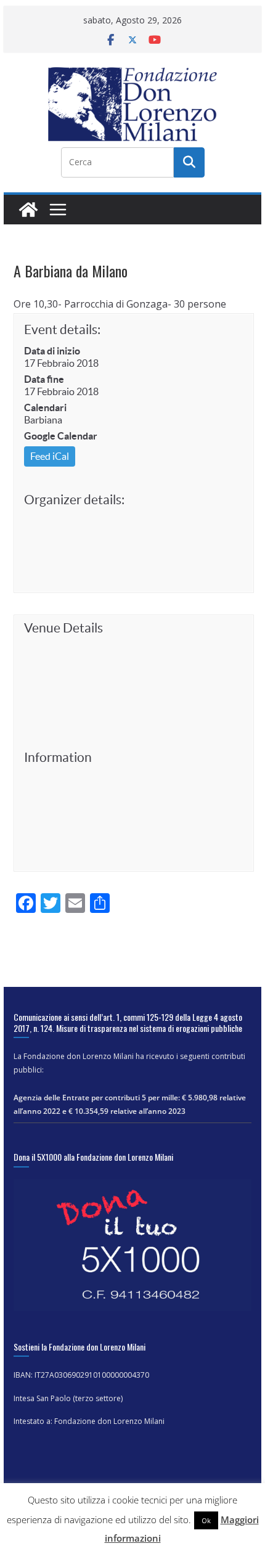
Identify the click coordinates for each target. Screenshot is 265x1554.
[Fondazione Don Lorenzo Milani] (28, 209)
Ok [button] (206, 1520)
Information (58, 757)
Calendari (45, 407)
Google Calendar (60, 435)
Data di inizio (52, 350)
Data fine (44, 379)
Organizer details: (74, 500)
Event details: (62, 329)
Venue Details (63, 628)
